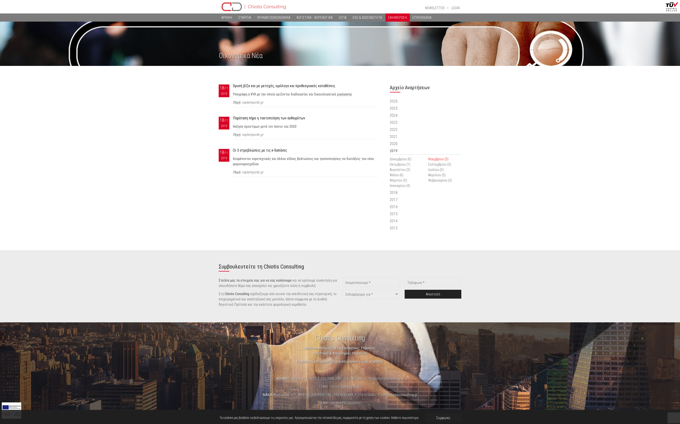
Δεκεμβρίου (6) (400, 159)
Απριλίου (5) (437, 175)
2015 (394, 214)
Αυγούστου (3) (400, 170)
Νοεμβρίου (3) (438, 159)
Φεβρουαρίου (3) (440, 180)
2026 (394, 101)
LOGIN (455, 8)
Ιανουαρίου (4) (400, 185)
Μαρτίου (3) (398, 180)
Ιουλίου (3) (436, 170)
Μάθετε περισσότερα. (405, 418)
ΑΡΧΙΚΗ (226, 17)
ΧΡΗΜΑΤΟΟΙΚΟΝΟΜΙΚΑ (273, 17)
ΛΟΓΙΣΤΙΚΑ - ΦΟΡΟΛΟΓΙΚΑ (314, 17)
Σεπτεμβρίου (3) (439, 164)
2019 (394, 151)
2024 (394, 115)
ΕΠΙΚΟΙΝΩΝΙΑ (421, 17)
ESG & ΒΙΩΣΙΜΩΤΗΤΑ (367, 17)
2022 (394, 129)
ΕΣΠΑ (342, 17)
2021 (394, 136)
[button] (371, 294)
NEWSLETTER (434, 8)
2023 (394, 122)
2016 (394, 207)
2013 (394, 228)
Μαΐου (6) (396, 175)
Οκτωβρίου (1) (400, 164)
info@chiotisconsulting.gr (386, 378)
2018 (394, 192)
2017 (394, 199)
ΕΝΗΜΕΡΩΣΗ (397, 17)
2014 (394, 221)
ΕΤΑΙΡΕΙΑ (244, 17)
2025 (394, 108)
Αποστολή (433, 294)
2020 (394, 144)
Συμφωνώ (443, 418)
